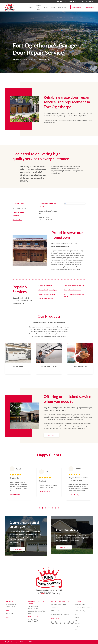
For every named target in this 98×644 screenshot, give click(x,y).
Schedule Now (76, 7)
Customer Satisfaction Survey (83, 607)
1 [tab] (39, 508)
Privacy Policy (79, 630)
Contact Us (64, 547)
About (53, 7)
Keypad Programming (45, 298)
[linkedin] (68, 622)
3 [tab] (46, 508)
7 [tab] (59, 508)
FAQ (76, 620)
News (76, 614)
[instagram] (56, 622)
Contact (77, 626)
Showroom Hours (80, 604)
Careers (77, 617)
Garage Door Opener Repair (47, 290)
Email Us (8, 617)
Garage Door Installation (72, 290)
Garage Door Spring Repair (47, 294)
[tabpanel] (19, 482)
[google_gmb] (60, 622)
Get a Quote (90, 7)
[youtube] (64, 622)
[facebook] (52, 622)
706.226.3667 (87, 1)
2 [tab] (42, 508)
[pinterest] (72, 622)
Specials (46, 7)
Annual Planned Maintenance (74, 285)
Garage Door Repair (45, 285)
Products (30, 7)
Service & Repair (38, 7)
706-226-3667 (17, 220)
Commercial (62, 7)
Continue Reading (15, 494)
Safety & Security (80, 611)
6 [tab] (55, 508)
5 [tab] (52, 508)
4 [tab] (49, 508)
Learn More (51, 435)
